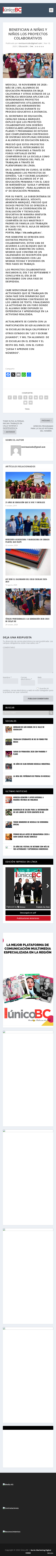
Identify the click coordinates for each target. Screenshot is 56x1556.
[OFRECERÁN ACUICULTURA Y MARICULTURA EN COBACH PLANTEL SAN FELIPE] (28, 522)
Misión (50, 1553)
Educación (23, 46)
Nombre (7, 677)
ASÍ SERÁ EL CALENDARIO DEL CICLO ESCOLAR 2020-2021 (26, 580)
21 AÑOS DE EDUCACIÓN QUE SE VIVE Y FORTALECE (25, 502)
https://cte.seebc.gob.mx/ (28, 232)
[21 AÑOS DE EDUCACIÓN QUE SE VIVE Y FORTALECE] (28, 485)
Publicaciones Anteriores (28, 918)
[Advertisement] (25, 1448)
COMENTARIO (9, 647)
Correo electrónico (26, 678)
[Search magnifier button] (51, 713)
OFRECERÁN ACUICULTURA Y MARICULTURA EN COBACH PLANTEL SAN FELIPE (27, 540)
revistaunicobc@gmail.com (30, 43)
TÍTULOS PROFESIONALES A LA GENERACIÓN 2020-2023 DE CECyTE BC (27, 620)
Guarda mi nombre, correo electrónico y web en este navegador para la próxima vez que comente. (28, 690)
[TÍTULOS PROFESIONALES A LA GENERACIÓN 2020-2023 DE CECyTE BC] (28, 601)
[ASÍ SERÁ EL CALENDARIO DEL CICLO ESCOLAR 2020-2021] (28, 562)
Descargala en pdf (28, 912)
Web (40, 677)
